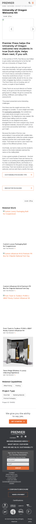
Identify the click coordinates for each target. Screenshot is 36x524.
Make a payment (18, 494)
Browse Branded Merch (17, 441)
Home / (4, 6)
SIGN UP (18, 468)
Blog (17, 447)
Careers (11, 483)
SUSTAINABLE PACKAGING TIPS (16, 175)
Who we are (8, 447)
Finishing (18, 385)
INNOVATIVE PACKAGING (13, 188)
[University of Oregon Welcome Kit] (11, 16)
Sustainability (26, 447)
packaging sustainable (12, 112)
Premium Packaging (9, 398)
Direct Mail (7, 395)
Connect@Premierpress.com (11, 481)
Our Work (23, 444)
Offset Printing (8, 385)
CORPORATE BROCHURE (18, 489)
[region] (18, 29)
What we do (13, 444)
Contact (11, 473)
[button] (11, 29)
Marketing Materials (18, 395)
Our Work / (10, 6)
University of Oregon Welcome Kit (24, 6)
